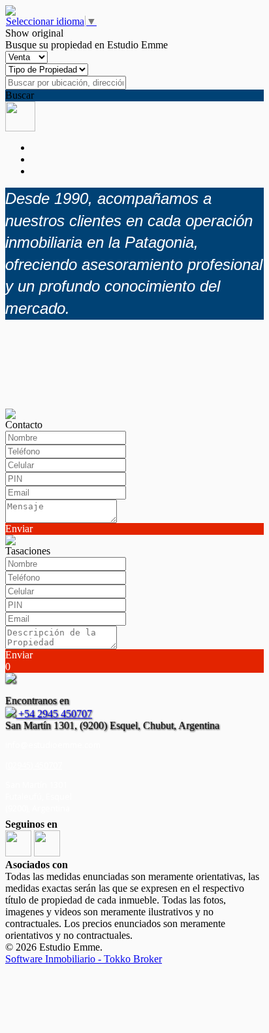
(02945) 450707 (33, 765)
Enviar (19, 528)
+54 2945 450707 (54, 713)
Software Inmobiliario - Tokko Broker (83, 958)
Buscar (19, 95)
